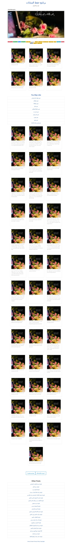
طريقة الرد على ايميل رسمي (36, 520)
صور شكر (36, 106)
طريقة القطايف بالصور (36, 517)
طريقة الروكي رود (36, 489)
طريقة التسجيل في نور (36, 506)
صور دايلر (62, 41)
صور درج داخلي (39, 43)
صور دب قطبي (28, 41)
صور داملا (19, 41)
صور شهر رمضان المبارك (36, 122)
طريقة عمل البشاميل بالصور (36, 528)
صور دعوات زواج (45, 41)
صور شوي (36, 120)
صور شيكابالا (36, 103)
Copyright (42, 541)
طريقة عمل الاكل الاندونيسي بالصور (36, 511)
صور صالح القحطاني (36, 109)
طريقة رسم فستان (36, 533)
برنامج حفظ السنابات (36, 2)
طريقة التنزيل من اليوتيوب (36, 522)
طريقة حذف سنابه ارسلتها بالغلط (36, 536)
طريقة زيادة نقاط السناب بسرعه (36, 492)
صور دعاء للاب (40, 41)
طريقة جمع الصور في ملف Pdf (36, 531)
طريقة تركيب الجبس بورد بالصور (36, 514)
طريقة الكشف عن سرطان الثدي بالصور (36, 500)
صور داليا (36, 41)
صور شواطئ (36, 100)
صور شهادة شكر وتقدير (36, 98)
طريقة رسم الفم (36, 486)
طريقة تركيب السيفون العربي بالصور (36, 497)
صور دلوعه (35, 43)
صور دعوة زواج (51, 41)
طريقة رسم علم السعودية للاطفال (36, 525)
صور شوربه (36, 117)
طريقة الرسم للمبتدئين (36, 508)
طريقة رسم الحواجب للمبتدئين (36, 484)
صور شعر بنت (36, 111)
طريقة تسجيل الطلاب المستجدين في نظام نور (36, 495)
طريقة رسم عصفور (36, 503)
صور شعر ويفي (36, 114)
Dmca (29, 541)
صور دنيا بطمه (15, 41)
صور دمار (31, 43)
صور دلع (55, 41)
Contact (32, 541)
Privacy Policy (37, 541)
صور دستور (32, 41)
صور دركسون (23, 41)
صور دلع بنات (59, 41)
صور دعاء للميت (10, 41)
